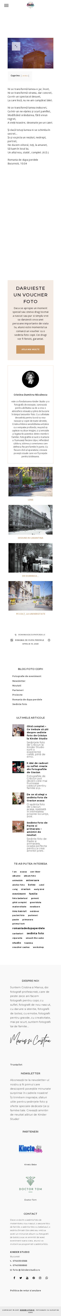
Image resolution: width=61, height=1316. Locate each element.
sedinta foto (35, 933)
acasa (23, 872)
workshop (38, 947)
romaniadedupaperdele (31, 635)
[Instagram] (40, 1277)
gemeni (35, 898)
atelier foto (18, 885)
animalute (17, 880)
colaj (15, 889)
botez (32, 884)
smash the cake (35, 938)
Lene (30, 499)
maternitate (19, 906)
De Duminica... (30, 575)
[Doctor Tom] (30, 1196)
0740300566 (20, 1261)
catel (41, 885)
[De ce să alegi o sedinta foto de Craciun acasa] (18, 798)
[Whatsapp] (47, 1277)
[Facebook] (14, 1277)
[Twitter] (21, 1277)
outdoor (34, 911)
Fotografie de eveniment (26, 676)
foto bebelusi (20, 898)
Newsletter (18, 681)
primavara (27, 920)
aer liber (35, 872)
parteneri (33, 915)
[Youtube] (27, 1277)
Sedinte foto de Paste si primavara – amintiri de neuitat (37, 828)
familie (33, 893)
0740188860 (20, 1265)
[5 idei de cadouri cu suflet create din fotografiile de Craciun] (18, 767)
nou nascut (19, 911)
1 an (14, 872)
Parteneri (18, 690)
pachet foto (18, 915)
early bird (39, 889)
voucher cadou (21, 947)
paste (15, 919)
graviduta (35, 902)
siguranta (17, 938)
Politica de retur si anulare (25, 1290)
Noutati (16, 685)
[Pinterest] (34, 1277)
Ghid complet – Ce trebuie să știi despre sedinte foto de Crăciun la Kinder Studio (37, 732)
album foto (30, 876)
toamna (28, 943)
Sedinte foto (19, 704)
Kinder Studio (27, 1310)
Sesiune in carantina (30, 537)
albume (16, 876)
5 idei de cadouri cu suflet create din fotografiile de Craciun (37, 768)
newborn (35, 906)
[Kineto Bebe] (30, 1161)
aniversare (32, 880)
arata (25, 75)
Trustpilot (16, 1064)
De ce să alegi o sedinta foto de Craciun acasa (37, 797)
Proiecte (17, 695)
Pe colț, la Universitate (30, 613)
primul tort (18, 923)
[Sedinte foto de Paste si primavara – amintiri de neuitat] (18, 827)
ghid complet (19, 902)
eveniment (19, 893)
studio (16, 942)
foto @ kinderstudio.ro (26, 1270)
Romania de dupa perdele (29, 640)
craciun (25, 889)
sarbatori (17, 933)
